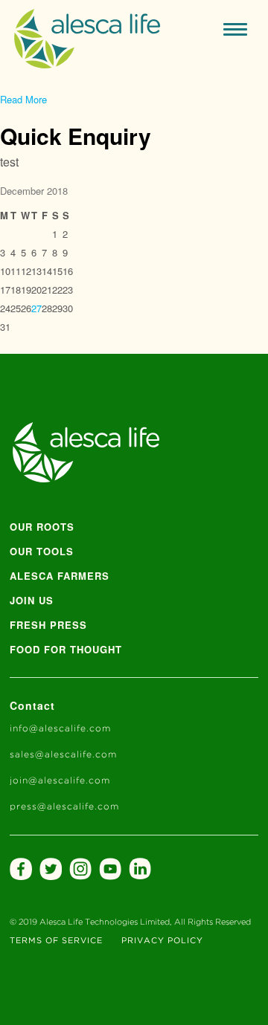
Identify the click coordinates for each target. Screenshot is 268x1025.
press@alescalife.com (64, 807)
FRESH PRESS (48, 625)
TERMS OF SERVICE (56, 941)
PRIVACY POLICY (162, 941)
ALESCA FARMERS (59, 576)
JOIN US (32, 600)
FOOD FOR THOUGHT (66, 649)
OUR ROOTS (42, 527)
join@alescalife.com (60, 781)
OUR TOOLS (42, 551)
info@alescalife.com (60, 729)
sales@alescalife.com (63, 755)
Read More (23, 99)
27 (36, 308)
